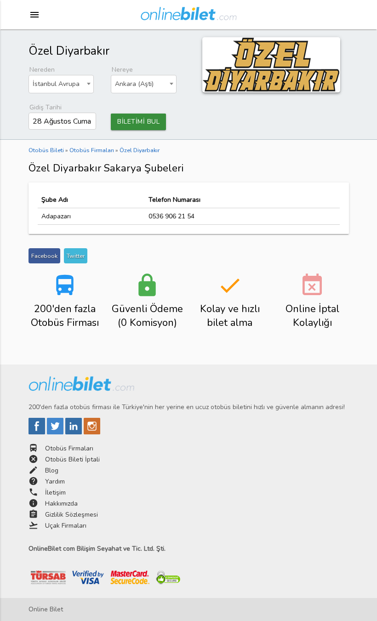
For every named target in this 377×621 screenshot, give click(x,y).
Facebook (44, 256)
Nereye (122, 69)
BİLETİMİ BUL (138, 121)
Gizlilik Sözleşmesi (71, 514)
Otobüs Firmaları (69, 448)
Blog (51, 470)
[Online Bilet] (189, 16)
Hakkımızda (61, 503)
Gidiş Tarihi (45, 107)
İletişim (55, 492)
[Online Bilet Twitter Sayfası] (56, 432)
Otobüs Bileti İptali (72, 459)
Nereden (42, 69)
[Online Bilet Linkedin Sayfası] (74, 432)
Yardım (55, 481)
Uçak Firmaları (65, 525)
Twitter (76, 256)
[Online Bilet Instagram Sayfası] (92, 432)
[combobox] (61, 84)
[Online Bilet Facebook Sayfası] (38, 432)
